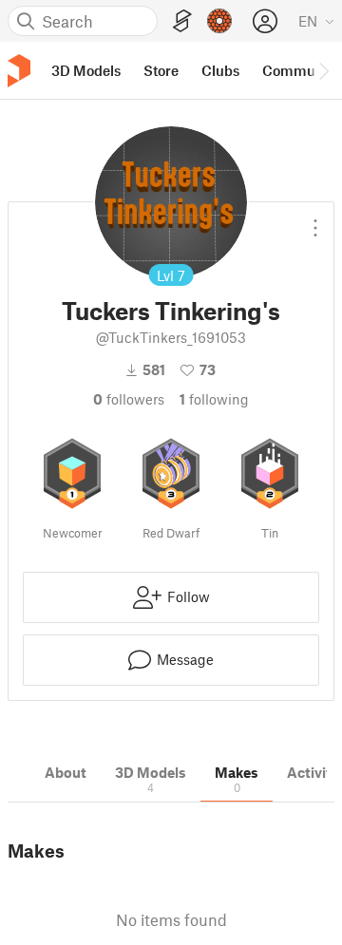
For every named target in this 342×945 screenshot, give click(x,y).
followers (128, 398)
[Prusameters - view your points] (219, 21)
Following (214, 398)
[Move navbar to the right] (323, 70)
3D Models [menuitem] (86, 70)
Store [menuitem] (161, 70)
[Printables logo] (19, 70)
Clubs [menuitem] (220, 70)
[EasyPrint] (182, 21)
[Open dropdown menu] (315, 220)
